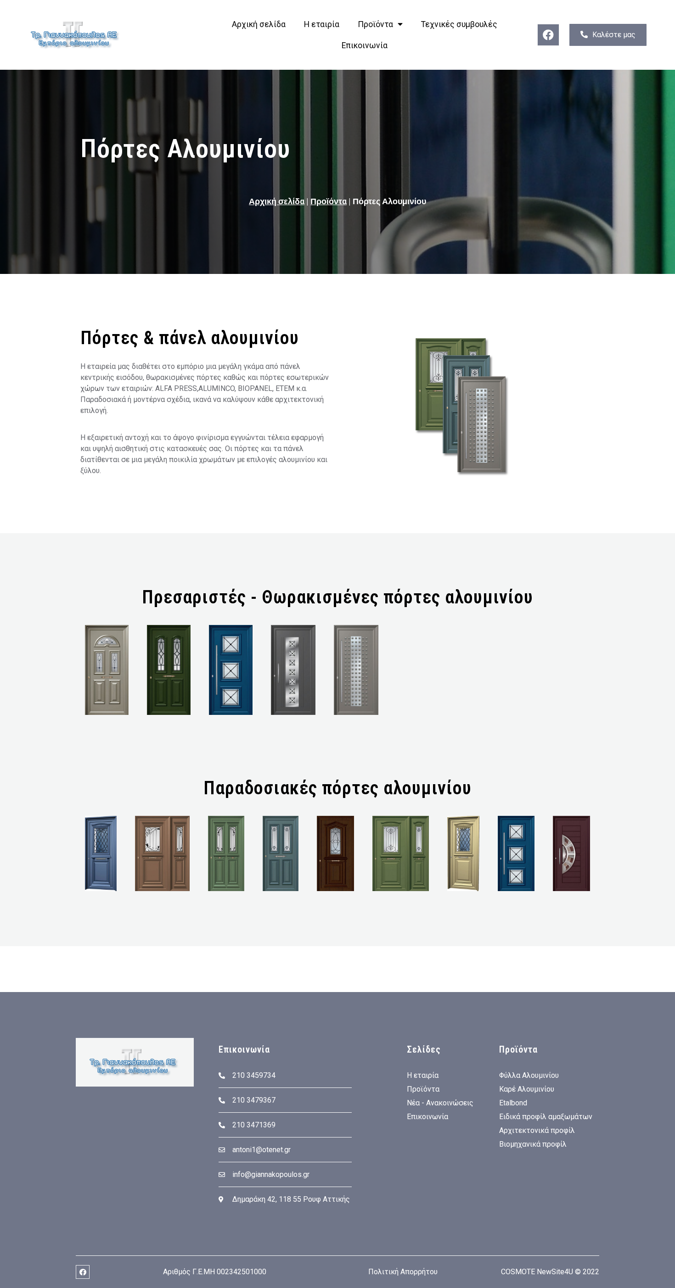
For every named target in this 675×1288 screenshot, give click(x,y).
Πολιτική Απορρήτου (403, 1271)
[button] (608, 35)
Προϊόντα (375, 24)
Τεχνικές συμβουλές (459, 24)
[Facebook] (548, 35)
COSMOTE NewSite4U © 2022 (550, 1271)
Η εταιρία (321, 24)
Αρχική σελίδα (259, 24)
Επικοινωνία (365, 45)
